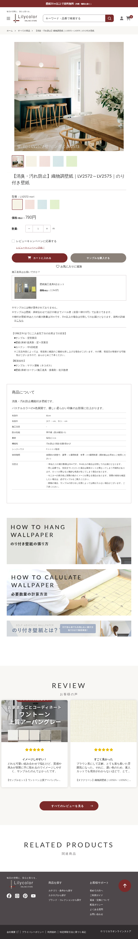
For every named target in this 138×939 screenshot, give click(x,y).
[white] (17, 204)
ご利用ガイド (96, 895)
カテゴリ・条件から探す (60, 890)
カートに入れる (42, 257)
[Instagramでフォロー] (17, 897)
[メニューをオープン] (8, 18)
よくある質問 (96, 909)
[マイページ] (121, 18)
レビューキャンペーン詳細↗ (30, 247)
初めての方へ (96, 890)
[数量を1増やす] (46, 228)
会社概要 (11, 932)
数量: (15, 228)
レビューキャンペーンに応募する (36, 241)
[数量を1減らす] (29, 228)
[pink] (29, 204)
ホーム (10, 30)
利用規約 (51, 932)
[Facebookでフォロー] (9, 897)
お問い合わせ (96, 914)
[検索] (109, 18)
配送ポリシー (96, 904)
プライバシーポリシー (33, 932)
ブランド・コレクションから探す (64, 900)
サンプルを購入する (98, 257)
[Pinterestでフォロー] (25, 897)
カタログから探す (57, 895)
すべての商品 (24, 30)
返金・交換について (100, 900)
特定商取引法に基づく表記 (73, 932)
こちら (20, 320)
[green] (54, 204)
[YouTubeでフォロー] (33, 897)
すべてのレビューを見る (67, 805)
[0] (128, 18)
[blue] (42, 204)
